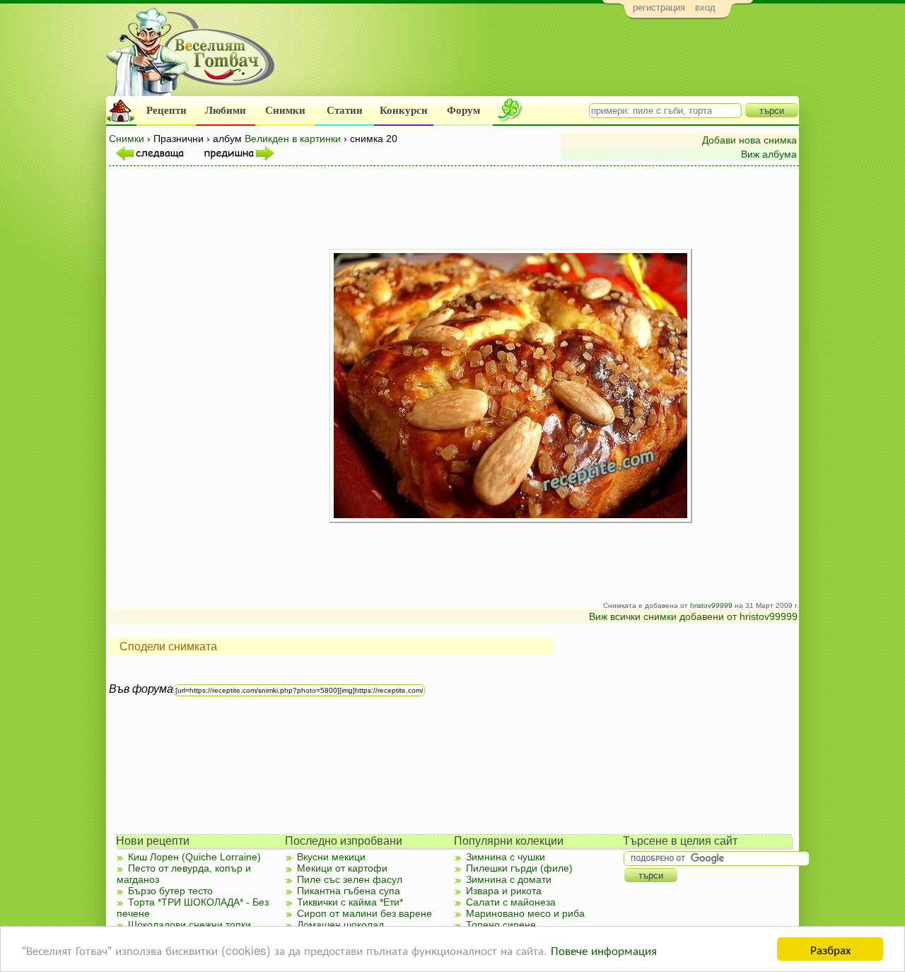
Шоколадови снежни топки (189, 924)
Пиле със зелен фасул (349, 879)
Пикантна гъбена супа (348, 890)
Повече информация (604, 950)
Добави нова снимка (749, 140)
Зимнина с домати (508, 879)
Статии (345, 110)
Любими (225, 110)
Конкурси (404, 110)
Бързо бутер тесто (170, 890)
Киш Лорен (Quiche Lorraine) (194, 856)
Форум (463, 110)
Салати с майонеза (511, 902)
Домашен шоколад (340, 924)
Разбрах (830, 949)
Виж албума (769, 154)
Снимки (285, 110)
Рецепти (166, 110)
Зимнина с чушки (505, 856)
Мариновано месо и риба (525, 913)
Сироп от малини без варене (364, 913)
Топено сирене (501, 924)
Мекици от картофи (342, 868)
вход (705, 7)
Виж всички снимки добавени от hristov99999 (693, 616)
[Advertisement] (541, 61)
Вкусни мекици (331, 856)
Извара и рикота (504, 890)
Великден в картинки (293, 138)
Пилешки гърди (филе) (519, 868)
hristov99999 (711, 605)
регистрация (659, 7)
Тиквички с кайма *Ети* (350, 902)
